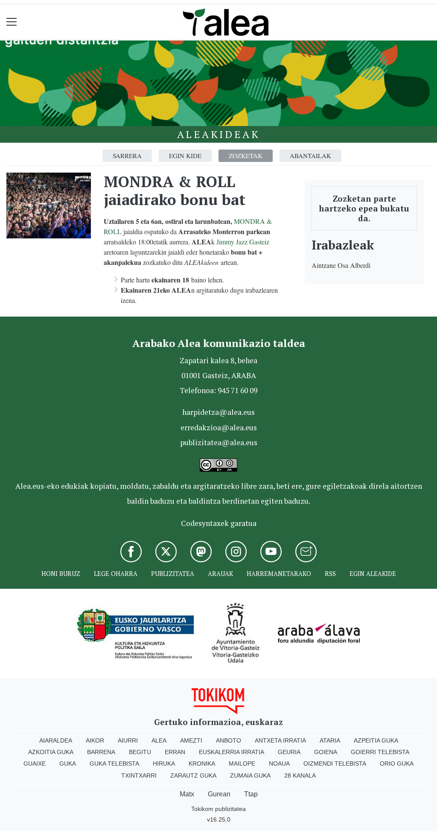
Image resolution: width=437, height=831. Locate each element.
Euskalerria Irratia (231, 752)
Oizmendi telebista (334, 763)
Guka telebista (114, 763)
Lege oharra (115, 574)
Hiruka (164, 763)
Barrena (101, 752)
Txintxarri (139, 775)
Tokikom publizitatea (218, 808)
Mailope (242, 763)
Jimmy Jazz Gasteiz (242, 241)
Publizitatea (172, 574)
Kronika (202, 763)
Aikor (95, 740)
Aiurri (128, 740)
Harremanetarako (279, 574)
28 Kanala (300, 775)
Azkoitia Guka (50, 752)
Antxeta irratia (280, 740)
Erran (175, 752)
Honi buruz (60, 574)
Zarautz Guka (193, 775)
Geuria (289, 752)
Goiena (325, 752)
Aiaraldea (55, 740)
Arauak (220, 574)
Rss (330, 574)
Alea (158, 740)
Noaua (279, 763)
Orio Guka (397, 763)
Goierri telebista (380, 752)
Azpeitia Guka (376, 740)
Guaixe (34, 763)
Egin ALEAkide (373, 574)
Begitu (140, 752)
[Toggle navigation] (12, 22)
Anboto (228, 740)
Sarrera (127, 155)
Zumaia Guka (250, 775)
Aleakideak (218, 134)
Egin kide (185, 155)
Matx (187, 794)
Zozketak (245, 155)
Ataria (330, 740)
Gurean (219, 794)
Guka (67, 763)
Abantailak (310, 155)
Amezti (191, 740)
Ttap (251, 794)
